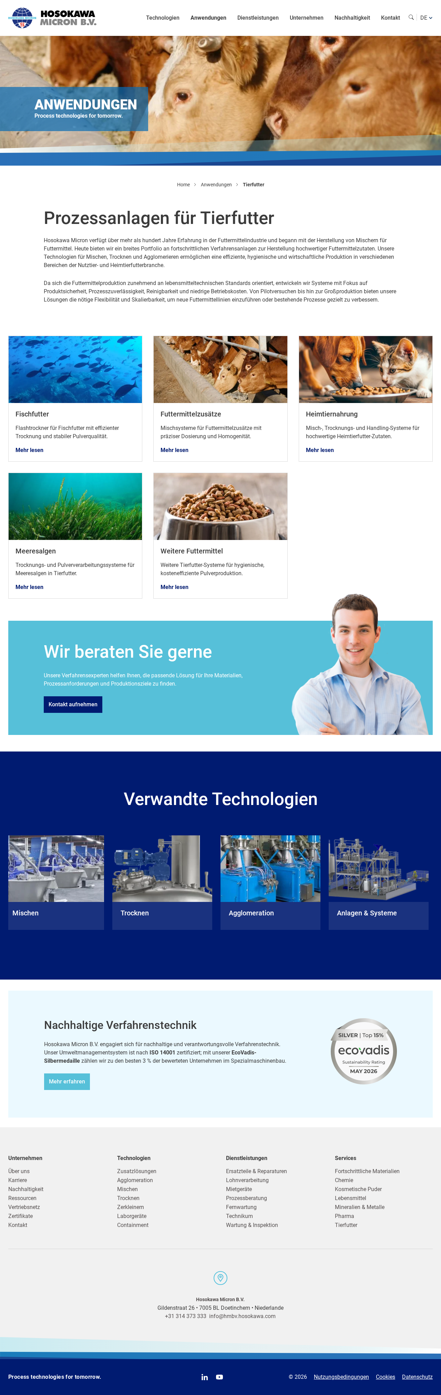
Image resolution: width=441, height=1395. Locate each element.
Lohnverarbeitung (247, 1180)
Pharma (344, 1216)
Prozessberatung (246, 1198)
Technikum (239, 1216)
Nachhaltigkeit (352, 17)
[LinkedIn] (205, 1377)
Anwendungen (208, 17)
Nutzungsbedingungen (341, 1377)
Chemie (344, 1180)
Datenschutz (417, 1377)
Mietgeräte (239, 1189)
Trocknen (128, 1198)
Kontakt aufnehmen (73, 704)
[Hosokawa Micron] (52, 18)
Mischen (127, 1189)
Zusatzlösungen (136, 1171)
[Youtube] (219, 1377)
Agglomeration (135, 1180)
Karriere (17, 1180)
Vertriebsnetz (24, 1207)
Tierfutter (346, 1225)
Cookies (385, 1377)
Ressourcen (22, 1198)
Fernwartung (241, 1207)
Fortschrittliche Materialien (367, 1171)
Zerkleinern (130, 1207)
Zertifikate (20, 1216)
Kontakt (390, 17)
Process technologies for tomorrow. (55, 1377)
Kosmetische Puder (358, 1189)
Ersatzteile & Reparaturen (256, 1171)
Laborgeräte (131, 1216)
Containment (132, 1225)
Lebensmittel (350, 1198)
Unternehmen (307, 17)
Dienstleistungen (258, 17)
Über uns (19, 1171)
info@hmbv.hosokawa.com (242, 1316)
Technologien (163, 17)
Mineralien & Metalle (359, 1207)
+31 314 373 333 (185, 1316)
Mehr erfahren (67, 1081)
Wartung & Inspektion (252, 1225)
